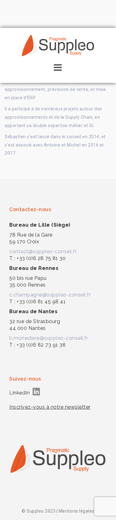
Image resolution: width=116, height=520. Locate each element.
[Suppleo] (58, 44)
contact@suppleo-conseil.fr (43, 251)
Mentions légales (76, 511)
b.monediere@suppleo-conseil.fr (48, 338)
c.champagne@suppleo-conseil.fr (50, 295)
